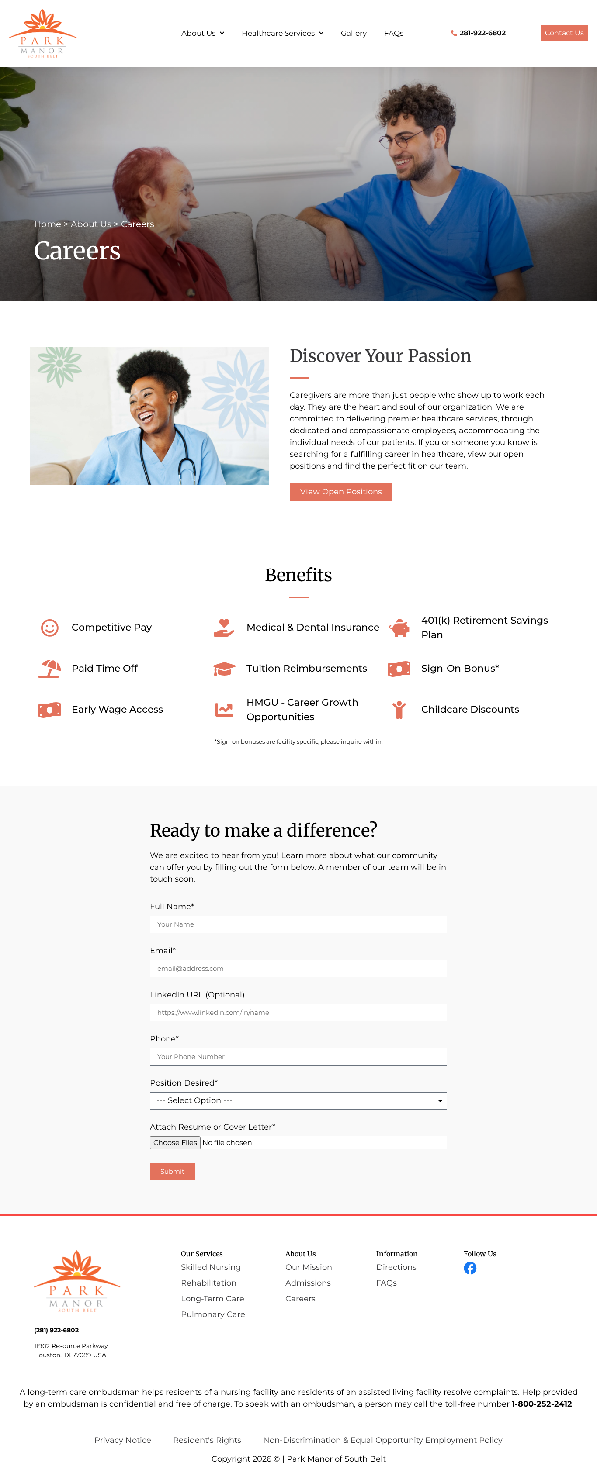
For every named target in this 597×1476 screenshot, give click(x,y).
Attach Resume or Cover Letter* (212, 1127)
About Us (198, 33)
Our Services (202, 1253)
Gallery (354, 33)
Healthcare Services (278, 33)
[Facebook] (470, 1268)
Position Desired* (184, 1083)
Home (47, 224)
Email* (163, 951)
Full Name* (172, 907)
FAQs (393, 33)
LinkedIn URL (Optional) (197, 995)
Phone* (164, 1039)
